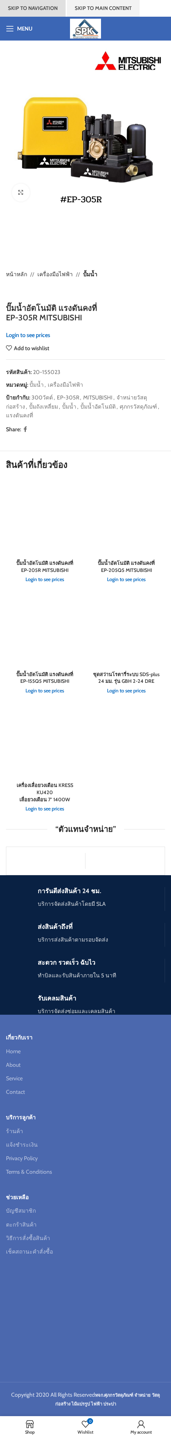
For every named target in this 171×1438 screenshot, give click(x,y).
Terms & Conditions (29, 1171)
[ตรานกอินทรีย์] (45, 861)
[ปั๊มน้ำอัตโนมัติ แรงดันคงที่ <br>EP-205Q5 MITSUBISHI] (126, 517)
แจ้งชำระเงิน (22, 1144)
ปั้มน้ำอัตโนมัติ (98, 406)
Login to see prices (28, 335)
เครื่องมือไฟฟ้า (55, 274)
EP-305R (68, 397)
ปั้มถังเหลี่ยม (43, 406)
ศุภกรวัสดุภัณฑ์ (138, 406)
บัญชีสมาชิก (21, 1210)
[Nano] (125, 861)
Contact (15, 1091)
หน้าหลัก (16, 274)
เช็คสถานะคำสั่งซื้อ (29, 1251)
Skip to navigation (33, 8)
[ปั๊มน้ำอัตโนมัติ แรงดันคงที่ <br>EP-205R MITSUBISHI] (45, 517)
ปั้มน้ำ (90, 274)
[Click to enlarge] (21, 193)
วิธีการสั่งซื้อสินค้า (28, 1238)
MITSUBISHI (98, 397)
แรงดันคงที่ (19, 415)
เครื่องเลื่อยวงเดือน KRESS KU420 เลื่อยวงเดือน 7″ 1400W (45, 792)
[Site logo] (85, 27)
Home (13, 1051)
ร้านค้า (14, 1131)
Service (14, 1078)
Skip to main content (103, 8)
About (13, 1064)
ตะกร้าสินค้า (21, 1224)
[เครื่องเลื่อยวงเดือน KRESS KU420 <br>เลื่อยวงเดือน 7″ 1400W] (45, 740)
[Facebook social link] (25, 429)
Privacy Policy (22, 1158)
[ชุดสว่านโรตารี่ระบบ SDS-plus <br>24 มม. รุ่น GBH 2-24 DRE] (126, 629)
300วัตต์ (42, 397)
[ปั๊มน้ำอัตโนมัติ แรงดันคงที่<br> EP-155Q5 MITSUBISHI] (45, 629)
